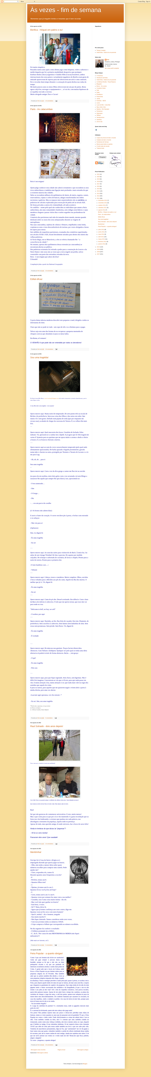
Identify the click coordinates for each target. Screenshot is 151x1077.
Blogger (85, 1063)
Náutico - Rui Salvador (103, 109)
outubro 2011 (102, 205)
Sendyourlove (100, 117)
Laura (98, 103)
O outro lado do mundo (103, 146)
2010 (98, 247)
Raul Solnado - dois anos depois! (46, 726)
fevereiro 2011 (102, 241)
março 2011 (101, 239)
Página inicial (61, 1050)
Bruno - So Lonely (102, 86)
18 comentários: (49, 1044)
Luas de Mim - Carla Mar (103, 105)
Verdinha (99, 119)
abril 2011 (101, 236)
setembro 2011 (102, 207)
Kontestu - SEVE (101, 100)
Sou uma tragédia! (39, 357)
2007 (98, 254)
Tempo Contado (101, 50)
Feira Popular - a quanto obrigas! (46, 953)
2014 (98, 191)
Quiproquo (100, 113)
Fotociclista (100, 96)
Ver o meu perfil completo (112, 68)
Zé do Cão (99, 121)
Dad (98, 90)
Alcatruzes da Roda (102, 77)
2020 (98, 176)
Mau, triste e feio (101, 107)
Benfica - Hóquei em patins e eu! (46, 30)
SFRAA (99, 115)
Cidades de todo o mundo (104, 140)
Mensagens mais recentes (38, 1050)
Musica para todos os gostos (104, 144)
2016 (98, 186)
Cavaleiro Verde (101, 88)
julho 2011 (101, 229)
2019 (98, 179)
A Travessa (100, 75)
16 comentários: (49, 349)
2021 (98, 174)
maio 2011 (101, 234)
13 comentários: (49, 270)
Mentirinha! (35, 852)
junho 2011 (101, 232)
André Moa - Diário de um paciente (106, 52)
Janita (98, 98)
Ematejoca (100, 94)
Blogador (99, 84)
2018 (98, 181)
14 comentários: (49, 100)
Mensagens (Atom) (42, 1052)
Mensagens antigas (82, 1050)
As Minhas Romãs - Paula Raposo (106, 82)
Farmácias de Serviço (103, 142)
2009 (98, 249)
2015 (98, 188)
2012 (98, 196)
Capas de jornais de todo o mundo (106, 138)
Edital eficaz (36, 279)
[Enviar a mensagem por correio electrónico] (56, 100)
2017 (98, 184)
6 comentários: (49, 945)
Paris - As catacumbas (41, 109)
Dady (98, 92)
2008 (98, 251)
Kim (108, 59)
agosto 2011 (101, 210)
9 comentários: (49, 718)
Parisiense (100, 111)
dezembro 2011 (102, 200)
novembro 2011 (102, 202)
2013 (98, 193)
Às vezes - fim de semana (65, 9)
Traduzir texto (100, 148)
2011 (98, 198)
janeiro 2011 (102, 244)
